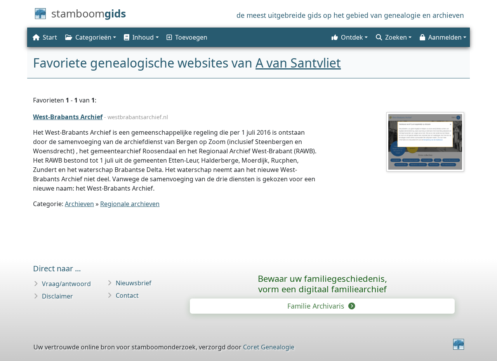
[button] (140, 37)
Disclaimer (57, 296)
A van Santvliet (298, 62)
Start (50, 37)
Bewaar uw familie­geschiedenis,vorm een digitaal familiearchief (322, 283)
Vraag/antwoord (66, 283)
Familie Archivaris (316, 306)
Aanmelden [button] (445, 37)
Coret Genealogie (268, 347)
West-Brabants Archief (68, 117)
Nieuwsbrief (133, 283)
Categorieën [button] (93, 37)
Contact (127, 295)
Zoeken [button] (396, 37)
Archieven (79, 204)
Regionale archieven (130, 204)
